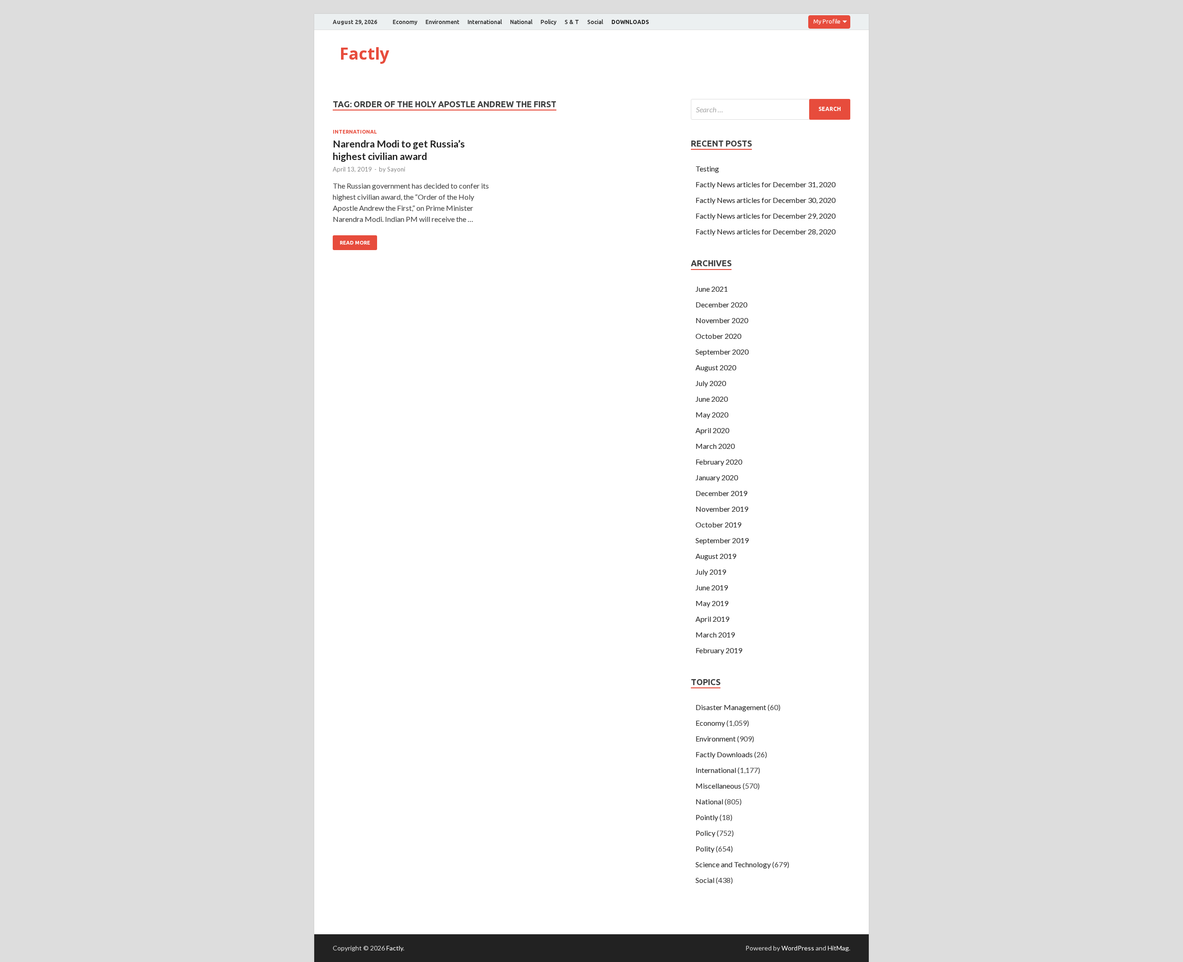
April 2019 (712, 618)
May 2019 (711, 603)
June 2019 (711, 587)
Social (595, 22)
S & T (572, 22)
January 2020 (716, 477)
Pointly (706, 817)
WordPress (797, 948)
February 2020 (718, 461)
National (521, 22)
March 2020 (715, 445)
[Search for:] (770, 109)
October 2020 (718, 335)
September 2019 (722, 540)
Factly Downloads (724, 754)
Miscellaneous (718, 785)
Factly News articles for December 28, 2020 (765, 231)
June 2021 (711, 288)
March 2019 (715, 634)
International (485, 22)
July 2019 (710, 571)
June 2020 (711, 398)
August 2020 (715, 367)
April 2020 (712, 430)
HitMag (838, 948)
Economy (405, 22)
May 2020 (711, 414)
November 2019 (721, 508)
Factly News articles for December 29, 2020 (765, 215)
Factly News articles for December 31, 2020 (765, 184)
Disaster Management (730, 707)
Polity (704, 848)
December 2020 (721, 304)
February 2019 (718, 650)
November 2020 (721, 320)
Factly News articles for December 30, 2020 (765, 200)
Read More (355, 242)
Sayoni (396, 169)
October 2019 (718, 524)
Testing (707, 168)
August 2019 (715, 555)
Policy (548, 22)
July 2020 (710, 383)
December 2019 (721, 493)
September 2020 (722, 351)
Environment (442, 22)
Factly (364, 53)
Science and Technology (733, 864)
